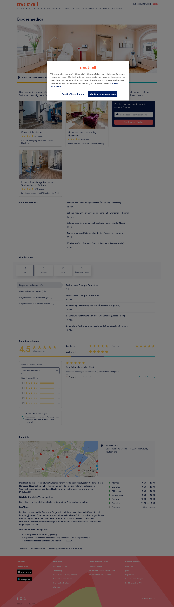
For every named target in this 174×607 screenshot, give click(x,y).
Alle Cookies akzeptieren (102, 94)
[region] (88, 80)
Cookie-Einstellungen (73, 94)
